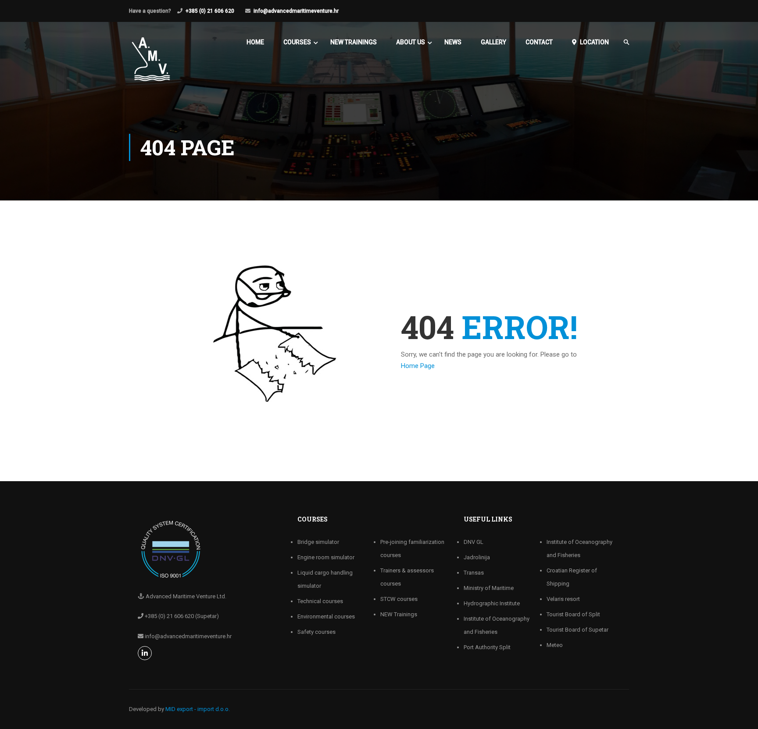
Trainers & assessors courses (407, 577)
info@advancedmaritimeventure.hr (296, 11)
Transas (474, 572)
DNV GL (473, 542)
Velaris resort (563, 599)
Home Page (418, 366)
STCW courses (399, 599)
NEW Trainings (353, 42)
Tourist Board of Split (573, 614)
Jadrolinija (477, 557)
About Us (410, 42)
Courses (297, 42)
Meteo (555, 645)
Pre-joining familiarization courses (412, 548)
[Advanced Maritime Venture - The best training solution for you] (151, 63)
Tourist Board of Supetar (577, 629)
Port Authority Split (487, 647)
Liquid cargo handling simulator (325, 579)
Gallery (493, 42)
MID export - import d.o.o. (197, 709)
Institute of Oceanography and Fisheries (496, 625)
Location (594, 42)
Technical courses (320, 601)
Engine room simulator (325, 557)
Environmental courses (326, 616)
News (452, 42)
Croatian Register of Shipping (572, 577)
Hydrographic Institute (492, 603)
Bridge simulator (318, 542)
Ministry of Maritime (489, 588)
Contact (539, 42)
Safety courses (316, 632)
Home (255, 42)
